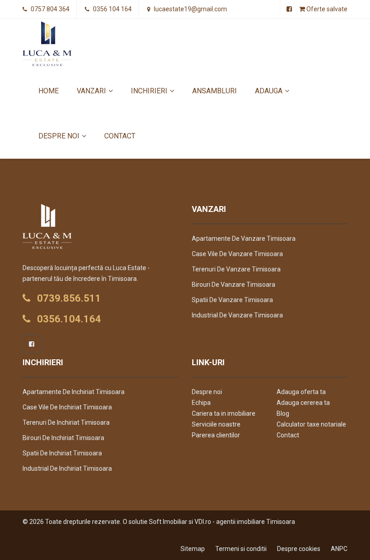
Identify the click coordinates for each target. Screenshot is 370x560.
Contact (119, 136)
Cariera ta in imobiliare (223, 413)
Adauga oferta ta (301, 391)
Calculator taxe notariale (311, 424)
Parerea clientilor (216, 435)
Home (48, 91)
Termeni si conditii (241, 548)
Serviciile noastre (216, 424)
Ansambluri (214, 91)
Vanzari (91, 91)
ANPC (339, 548)
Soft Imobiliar (168, 521)
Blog (283, 413)
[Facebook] (32, 344)
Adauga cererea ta (303, 402)
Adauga (268, 91)
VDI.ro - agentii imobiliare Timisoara (244, 521)
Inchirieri (149, 91)
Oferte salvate (326, 9)
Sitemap (192, 548)
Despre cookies (298, 548)
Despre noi (58, 136)
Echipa (201, 402)
